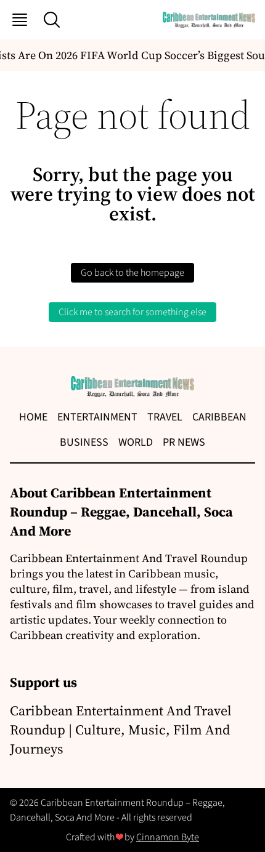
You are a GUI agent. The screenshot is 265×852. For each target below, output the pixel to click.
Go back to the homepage (132, 272)
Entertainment (97, 417)
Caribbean (219, 417)
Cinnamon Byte (167, 837)
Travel (164, 417)
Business (84, 442)
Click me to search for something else (132, 312)
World (135, 442)
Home (33, 417)
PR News (184, 442)
